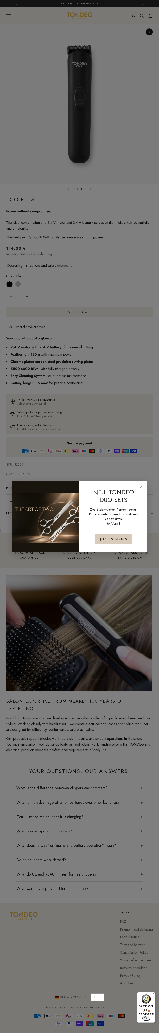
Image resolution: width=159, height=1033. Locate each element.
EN (94, 997)
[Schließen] (141, 487)
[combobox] (97, 997)
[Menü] (152, 994)
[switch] (146, 1018)
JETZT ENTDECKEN (113, 539)
